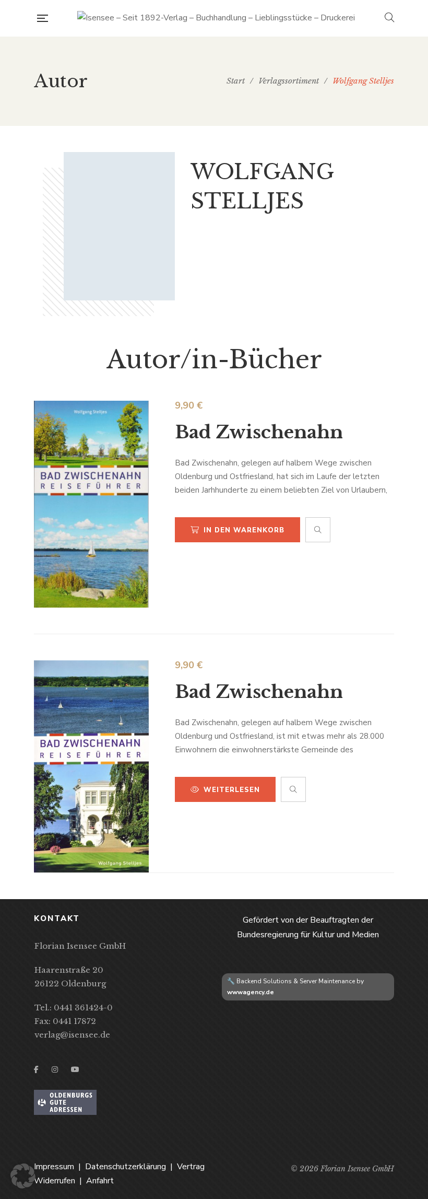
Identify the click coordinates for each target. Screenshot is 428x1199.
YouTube (75, 1069)
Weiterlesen (232, 790)
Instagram (55, 1069)
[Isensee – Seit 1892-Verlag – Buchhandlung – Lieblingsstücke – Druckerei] (216, 18)
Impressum (54, 1166)
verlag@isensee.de (72, 1035)
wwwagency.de (250, 992)
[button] (23, 1176)
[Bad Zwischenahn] (91, 504)
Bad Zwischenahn (259, 432)
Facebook (36, 1069)
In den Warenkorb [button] (244, 530)
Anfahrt (100, 1180)
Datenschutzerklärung (125, 1166)
